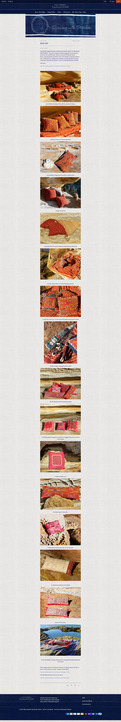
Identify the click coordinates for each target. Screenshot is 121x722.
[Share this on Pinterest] (75, 685)
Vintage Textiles (51, 12)
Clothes (59, 12)
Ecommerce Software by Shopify (62, 709)
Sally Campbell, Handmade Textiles (32, 709)
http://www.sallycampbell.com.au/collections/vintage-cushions (55, 66)
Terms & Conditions (87, 701)
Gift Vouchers (66, 12)
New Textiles (42, 12)
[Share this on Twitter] (67, 685)
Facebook (3, 1)
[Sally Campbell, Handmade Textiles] (60, 6)
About (76, 12)
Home (36, 12)
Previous (74, 40)
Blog (80, 12)
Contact (84, 12)
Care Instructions (86, 704)
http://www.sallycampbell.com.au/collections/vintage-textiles (54, 677)
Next (79, 40)
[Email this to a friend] (78, 685)
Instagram (10, 1)
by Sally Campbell (43, 48)
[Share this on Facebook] (71, 685)
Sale (73, 12)
